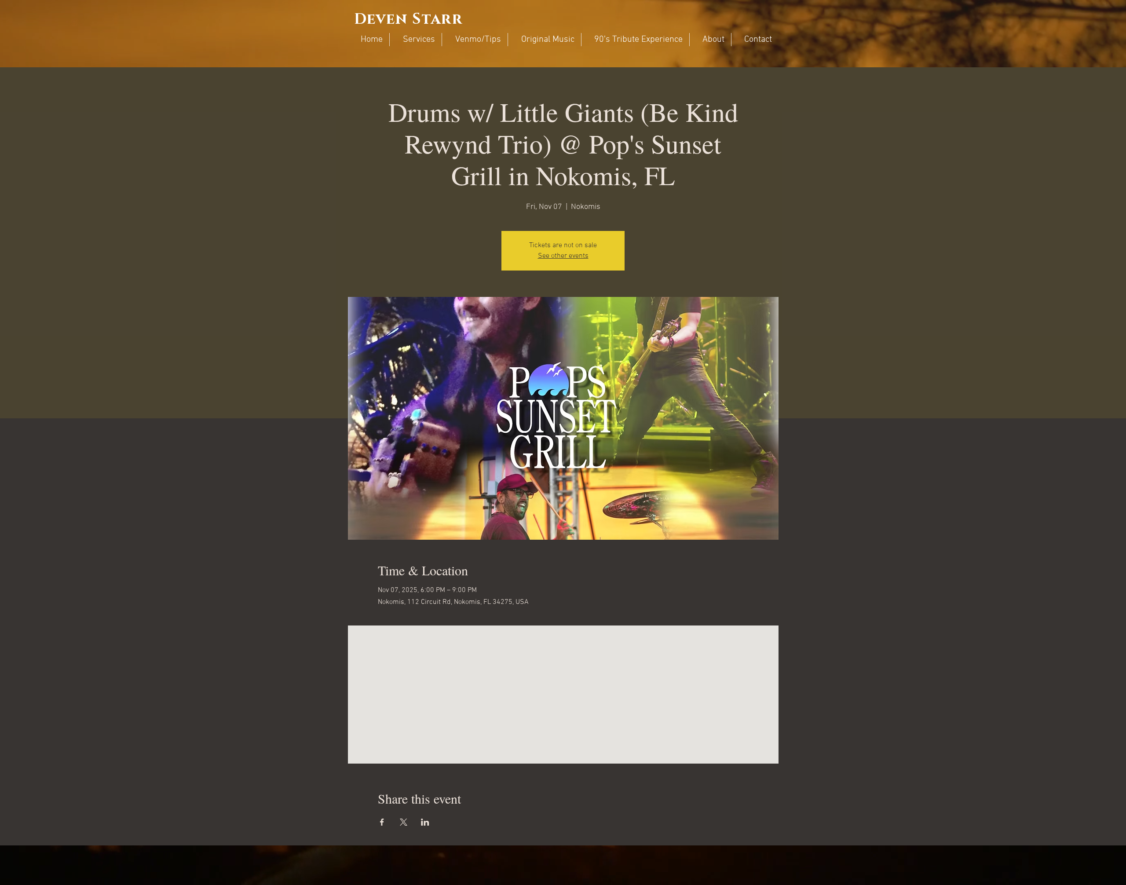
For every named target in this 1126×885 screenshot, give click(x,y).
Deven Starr (408, 19)
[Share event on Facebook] (382, 822)
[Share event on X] (403, 822)
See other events (563, 256)
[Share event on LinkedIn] (425, 822)
